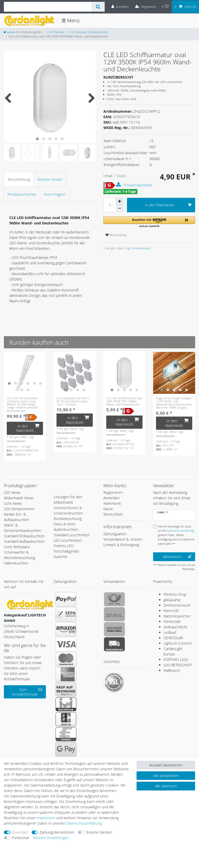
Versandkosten (141, 248)
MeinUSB (171, 610)
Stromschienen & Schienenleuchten (68, 510)
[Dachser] (114, 629)
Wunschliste (118, 235)
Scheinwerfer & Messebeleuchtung (19, 555)
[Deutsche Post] (114, 599)
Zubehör (60, 556)
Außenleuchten (66, 529)
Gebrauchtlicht (175, 626)
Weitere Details (50, 179)
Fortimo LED (64, 545)
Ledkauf (170, 632)
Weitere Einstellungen (51, 837)
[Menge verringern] (119, 208)
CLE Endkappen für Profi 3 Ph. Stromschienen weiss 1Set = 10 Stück (73, 401)
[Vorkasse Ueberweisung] (66, 734)
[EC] (66, 719)
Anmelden (111, 497)
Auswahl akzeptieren (165, 765)
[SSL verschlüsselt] (113, 682)
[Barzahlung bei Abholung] (66, 704)
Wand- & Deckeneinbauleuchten (22, 528)
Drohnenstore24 (177, 605)
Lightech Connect (178, 643)
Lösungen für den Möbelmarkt (68, 499)
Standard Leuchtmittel (72, 534)
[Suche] (98, 7)
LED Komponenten (19, 508)
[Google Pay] (66, 749)
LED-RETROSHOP (178, 664)
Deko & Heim (64, 524)
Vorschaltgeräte (66, 551)
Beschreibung (19, 179)
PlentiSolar (172, 621)
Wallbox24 (172, 670)
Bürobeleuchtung (68, 518)
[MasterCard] (66, 659)
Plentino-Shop (175, 594)
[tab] (19, 179)
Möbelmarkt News (18, 497)
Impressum (46, 817)
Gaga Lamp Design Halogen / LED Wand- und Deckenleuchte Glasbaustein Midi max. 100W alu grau (173, 403)
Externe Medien (99, 832)
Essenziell (20, 832)
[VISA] (66, 644)
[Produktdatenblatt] (119, 184)
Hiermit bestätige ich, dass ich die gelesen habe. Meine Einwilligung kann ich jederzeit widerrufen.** (176, 535)
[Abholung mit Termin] (114, 644)
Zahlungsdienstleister (57, 832)
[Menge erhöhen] (119, 201)
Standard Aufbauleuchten (24, 541)
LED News (12, 492)
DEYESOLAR (173, 637)
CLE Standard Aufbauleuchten (88, 32)
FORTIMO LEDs (176, 659)
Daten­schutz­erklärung (84, 823)
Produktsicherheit (22, 194)
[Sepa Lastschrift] (66, 614)
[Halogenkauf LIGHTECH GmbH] (30, 604)
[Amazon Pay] (66, 629)
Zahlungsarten (114, 533)
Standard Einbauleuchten (24, 535)
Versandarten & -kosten (122, 539)
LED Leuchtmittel (68, 540)
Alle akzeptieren (166, 775)
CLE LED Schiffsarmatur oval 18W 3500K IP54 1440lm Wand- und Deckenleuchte (124, 401)
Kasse (108, 508)
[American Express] (66, 674)
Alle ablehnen (166, 785)
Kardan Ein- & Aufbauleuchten (16, 517)
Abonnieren (172, 556)
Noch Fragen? (55, 194)
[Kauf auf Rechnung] (66, 689)
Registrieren (113, 492)
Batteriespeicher (177, 616)
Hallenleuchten (16, 563)
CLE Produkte (55, 32)
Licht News (13, 503)
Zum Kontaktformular (25, 692)
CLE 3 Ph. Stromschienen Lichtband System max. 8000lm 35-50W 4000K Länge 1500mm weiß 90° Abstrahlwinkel (22, 404)
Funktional (20, 837)
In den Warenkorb (159, 204)
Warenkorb (112, 503)
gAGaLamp (172, 599)
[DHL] (114, 614)
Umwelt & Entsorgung (121, 544)
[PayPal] (66, 599)
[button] (149, 222)
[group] (25, 373)
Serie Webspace (17, 546)
